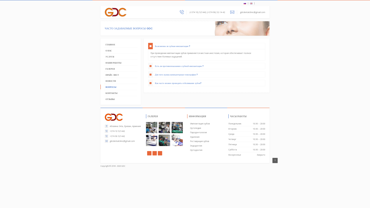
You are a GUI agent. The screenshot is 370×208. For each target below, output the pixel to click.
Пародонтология (198, 132)
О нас (109, 50)
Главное (110, 44)
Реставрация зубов (199, 141)
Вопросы (111, 87)
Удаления (194, 136)
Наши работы (113, 62)
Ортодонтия (196, 150)
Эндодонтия (196, 145)
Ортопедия (195, 128)
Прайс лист (112, 75)
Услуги (110, 56)
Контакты (112, 93)
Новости (111, 81)
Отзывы (110, 99)
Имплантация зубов (200, 123)
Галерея (110, 68)
